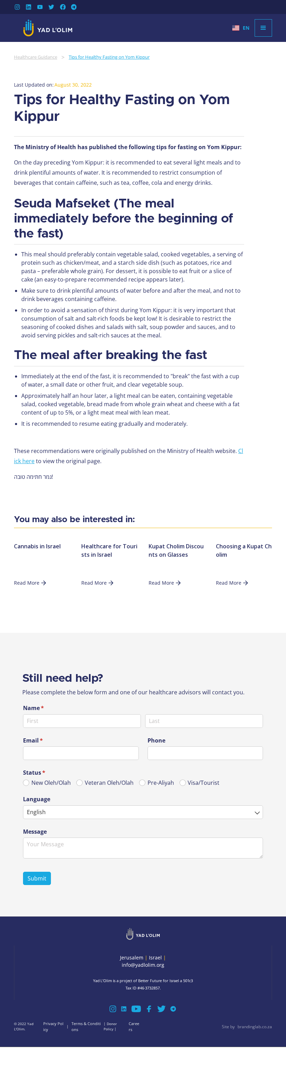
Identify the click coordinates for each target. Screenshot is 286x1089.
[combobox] (143, 812)
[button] (241, 28)
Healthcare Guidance (35, 57)
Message (35, 831)
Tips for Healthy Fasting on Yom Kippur (109, 57)
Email (44, 740)
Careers (134, 1026)
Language (36, 799)
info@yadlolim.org (143, 965)
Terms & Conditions (86, 1026)
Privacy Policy (53, 1026)
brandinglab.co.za (255, 1027)
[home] (47, 28)
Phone (156, 740)
